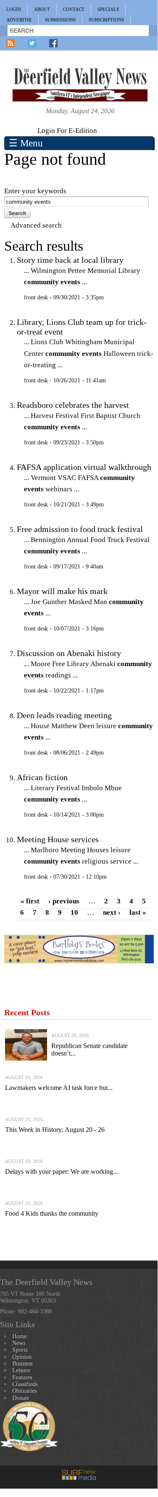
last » (137, 912)
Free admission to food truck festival (80, 529)
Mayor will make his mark (62, 591)
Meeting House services (58, 839)
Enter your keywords (35, 191)
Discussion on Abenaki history (69, 653)
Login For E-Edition (67, 131)
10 (74, 912)
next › (112, 912)
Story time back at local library (70, 260)
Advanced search (36, 225)
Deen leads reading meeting (64, 715)
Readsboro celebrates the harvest (73, 405)
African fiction (42, 777)
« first (30, 901)
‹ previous (63, 901)
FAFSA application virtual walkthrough (84, 467)
